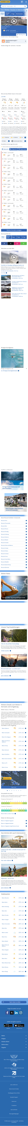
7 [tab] (21, 790)
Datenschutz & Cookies (14, 1089)
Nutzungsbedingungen (14, 1113)
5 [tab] (16, 790)
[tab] (5, 149)
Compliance (14, 1105)
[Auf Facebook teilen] (4, 243)
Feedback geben (13, 32)
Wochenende (19, 14)
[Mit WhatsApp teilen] (23, 243)
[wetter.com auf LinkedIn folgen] (16, 1012)
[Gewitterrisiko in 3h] (14, 358)
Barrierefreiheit (14, 1109)
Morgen (7, 13)
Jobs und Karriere (14, 1084)
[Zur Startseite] (6, 1)
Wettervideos (4, 1044)
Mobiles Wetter (5, 1041)
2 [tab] (9, 790)
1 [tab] (7, 790)
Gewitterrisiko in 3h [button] (5, 368)
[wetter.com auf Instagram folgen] (21, 1012)
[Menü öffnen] (25, 1)
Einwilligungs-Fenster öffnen (14, 1093)
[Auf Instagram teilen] (17, 243)
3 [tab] (12, 790)
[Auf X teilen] (11, 243)
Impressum (14, 1101)
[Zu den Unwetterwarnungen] (4, 102)
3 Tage (12, 14)
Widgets (3, 1038)
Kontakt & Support (14, 1097)
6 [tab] (18, 790)
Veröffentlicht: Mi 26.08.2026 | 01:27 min (9, 271)
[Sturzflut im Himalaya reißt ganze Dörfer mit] (14, 257)
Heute (2, 13)
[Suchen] (25, 6)
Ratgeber (3, 1047)
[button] (14, 229)
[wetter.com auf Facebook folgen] (7, 1012)
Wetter (3, 1035)
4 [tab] (14, 790)
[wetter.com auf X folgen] (12, 1013)
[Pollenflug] (22, 2)
